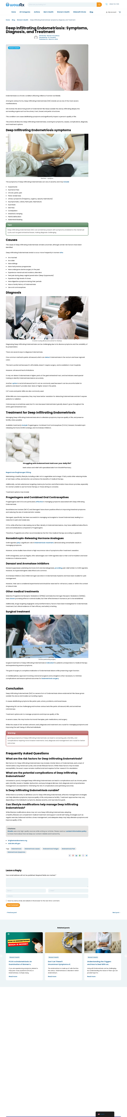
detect (47, 357)
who (61, 252)
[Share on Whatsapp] (79, 855)
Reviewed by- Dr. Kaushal (47, 37)
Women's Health (22, 20)
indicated (50, 663)
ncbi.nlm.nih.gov (14, 843)
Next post (116, 912)
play (18, 543)
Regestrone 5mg (12, 472)
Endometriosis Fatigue (51, 849)
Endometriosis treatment (44, 543)
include (66, 182)
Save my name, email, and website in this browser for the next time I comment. (34, 901)
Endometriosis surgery (50, 678)
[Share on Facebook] (69, 855)
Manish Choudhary (53, 35)
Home (8, 20)
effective (39, 502)
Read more (13, 976)
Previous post (12, 912)
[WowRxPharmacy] (15, 4)
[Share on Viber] (83, 855)
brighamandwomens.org (17, 840)
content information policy (76, 831)
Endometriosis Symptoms (16, 852)
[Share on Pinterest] (73, 855)
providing (58, 568)
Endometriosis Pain (68, 849)
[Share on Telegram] (86, 855)
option (14, 383)
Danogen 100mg (25, 472)
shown (12, 598)
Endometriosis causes (32, 849)
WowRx (10, 831)
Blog (13, 20)
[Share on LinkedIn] (76, 855)
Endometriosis (16, 849)
